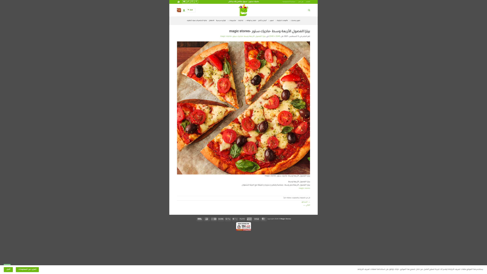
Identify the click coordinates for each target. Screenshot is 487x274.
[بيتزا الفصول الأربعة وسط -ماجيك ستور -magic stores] (243, 108)
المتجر (308, 2)
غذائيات (240, 21)
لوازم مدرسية (221, 21)
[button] (309, 10)
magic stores (304, 188)
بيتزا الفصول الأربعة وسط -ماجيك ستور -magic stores (243, 37)
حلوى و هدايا (295, 21)
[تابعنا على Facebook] (196, 2)
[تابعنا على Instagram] (192, 2)
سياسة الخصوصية (289, 2)
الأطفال (211, 21)
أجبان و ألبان (262, 21)
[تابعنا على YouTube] (184, 2)
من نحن (300, 2)
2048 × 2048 (274, 37)
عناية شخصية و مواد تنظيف (197, 21)
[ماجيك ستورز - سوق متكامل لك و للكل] (243, 10)
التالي (306, 205)
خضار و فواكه (251, 21)
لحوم (272, 21)
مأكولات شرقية (282, 21)
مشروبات (232, 21)
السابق (305, 202)
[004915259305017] (178, 2)
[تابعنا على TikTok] (188, 2)
